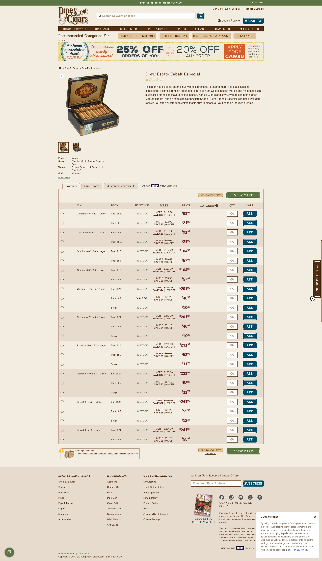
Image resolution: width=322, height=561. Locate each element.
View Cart (243, 195)
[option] (91, 105)
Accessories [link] (249, 29)
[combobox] (146, 16)
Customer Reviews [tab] (121, 186)
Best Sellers (64, 492)
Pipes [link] (182, 29)
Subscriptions (114, 514)
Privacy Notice (300, 550)
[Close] (315, 516)
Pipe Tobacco (65, 503)
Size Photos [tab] (91, 186)
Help (145, 508)
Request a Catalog (254, 8)
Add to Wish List (210, 195)
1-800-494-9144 (256, 3)
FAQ (109, 492)
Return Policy (150, 497)
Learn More (210, 453)
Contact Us (113, 487)
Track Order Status (153, 487)
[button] (62, 76)
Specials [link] (102, 29)
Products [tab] (71, 186)
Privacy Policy (150, 503)
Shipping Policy (151, 492)
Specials (62, 487)
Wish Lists (112, 519)
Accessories (64, 519)
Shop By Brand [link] (74, 29)
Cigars (61, 508)
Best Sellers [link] (128, 29)
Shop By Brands (66, 481)
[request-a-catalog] (203, 508)
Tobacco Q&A (114, 508)
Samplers (63, 514)
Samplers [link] (222, 29)
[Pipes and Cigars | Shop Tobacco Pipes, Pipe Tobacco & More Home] (73, 16)
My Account (149, 481)
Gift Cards (112, 524)
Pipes (61, 497)
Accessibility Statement (155, 514)
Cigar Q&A (112, 503)
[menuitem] (74, 28)
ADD (250, 213)
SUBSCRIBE (253, 483)
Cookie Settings (274, 540)
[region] (287, 535)
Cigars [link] (200, 29)
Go (201, 16)
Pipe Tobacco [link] (158, 29)
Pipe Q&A (112, 497)
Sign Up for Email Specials (226, 8)
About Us (112, 481)
